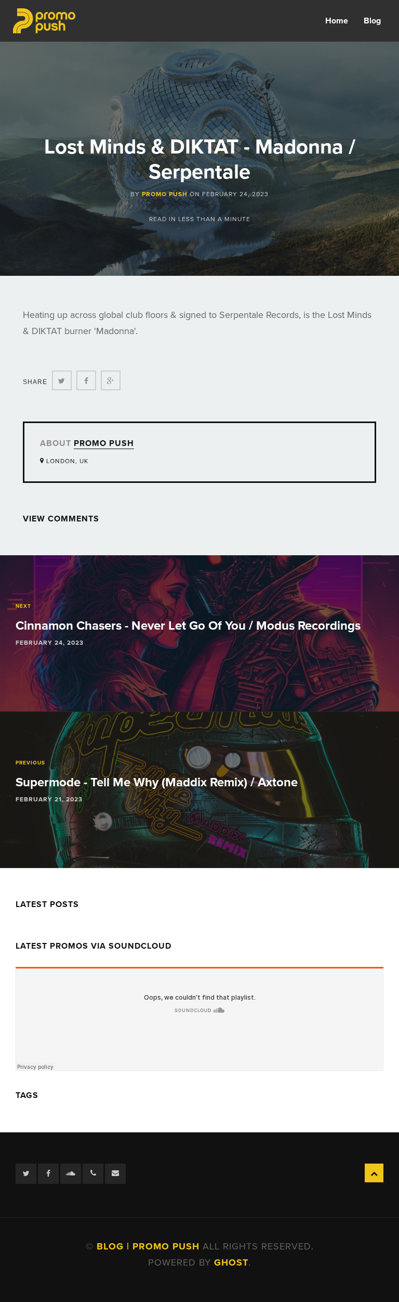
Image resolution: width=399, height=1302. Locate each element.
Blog (372, 21)
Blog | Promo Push (150, 1246)
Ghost (231, 1262)
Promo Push (165, 194)
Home (336, 21)
